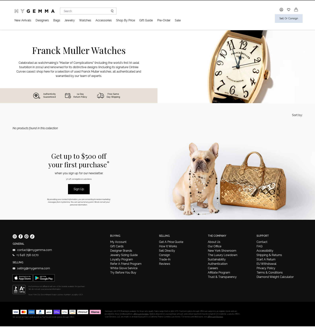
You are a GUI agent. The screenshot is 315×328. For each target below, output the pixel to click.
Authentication (218, 263)
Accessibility (264, 250)
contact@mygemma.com (34, 250)
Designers (42, 20)
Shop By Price (125, 20)
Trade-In (164, 259)
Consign (164, 255)
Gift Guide (146, 20)
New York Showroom (222, 250)
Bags (56, 20)
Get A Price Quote (171, 242)
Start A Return (265, 259)
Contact (261, 242)
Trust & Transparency (222, 277)
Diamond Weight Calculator (275, 277)
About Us (214, 242)
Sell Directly (167, 250)
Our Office (214, 246)
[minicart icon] (296, 9)
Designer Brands (121, 250)
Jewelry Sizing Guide (124, 255)
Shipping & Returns (269, 255)
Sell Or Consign (288, 18)
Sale (178, 20)
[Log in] (281, 9)
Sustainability (217, 259)
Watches (85, 20)
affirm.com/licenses (215, 317)
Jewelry (70, 20)
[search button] (110, 11)
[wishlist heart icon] (289, 9)
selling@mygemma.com (33, 268)
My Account (118, 242)
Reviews (164, 263)
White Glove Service (123, 268)
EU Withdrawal (266, 263)
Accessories (104, 20)
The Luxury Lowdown (222, 255)
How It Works (168, 246)
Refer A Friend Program (125, 263)
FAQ (259, 246)
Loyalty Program (121, 259)
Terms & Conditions (269, 272)
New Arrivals (22, 20)
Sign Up (79, 189)
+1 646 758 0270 (27, 255)
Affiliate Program (219, 272)
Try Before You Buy (123, 272)
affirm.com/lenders (141, 314)
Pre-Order (163, 20)
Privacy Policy (265, 268)
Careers (213, 268)
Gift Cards (117, 246)
